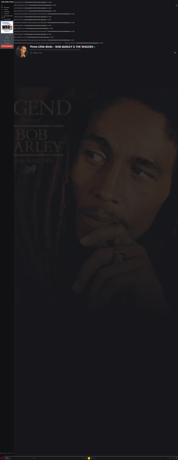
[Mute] (173, 458)
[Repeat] (94, 458)
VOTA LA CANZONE (7, 46)
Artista (6, 36)
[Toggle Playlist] (176, 458)
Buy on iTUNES (5, 22)
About (1, 453)
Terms (8, 453)
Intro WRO (7, 457)
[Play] (89, 458)
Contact (5, 453)
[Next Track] (91, 458)
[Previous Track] (86, 458)
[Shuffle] (83, 458)
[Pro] (94, 47)
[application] (89, 458)
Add (12, 453)
